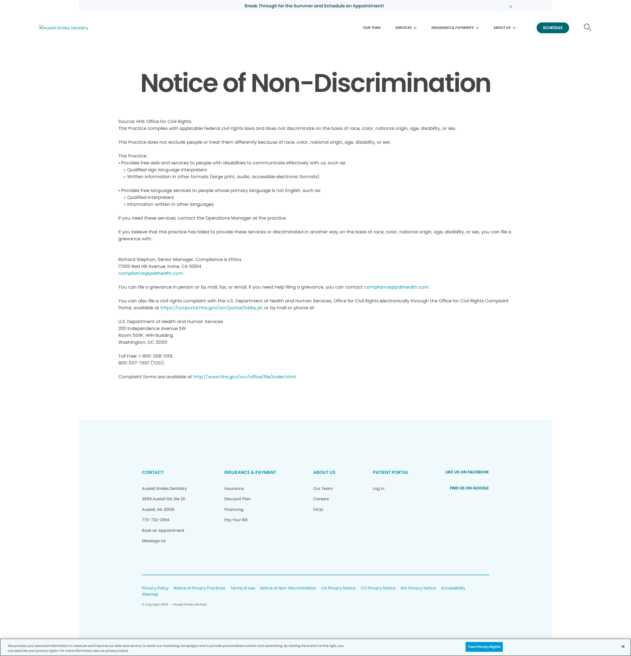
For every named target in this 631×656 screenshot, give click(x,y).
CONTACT (153, 472)
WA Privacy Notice (418, 588)
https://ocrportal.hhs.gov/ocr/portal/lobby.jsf (211, 308)
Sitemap (150, 594)
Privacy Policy (155, 588)
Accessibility (453, 588)
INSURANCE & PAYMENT (250, 472)
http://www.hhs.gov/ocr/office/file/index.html (244, 377)
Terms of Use (242, 588)
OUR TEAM (372, 27)
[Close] (623, 646)
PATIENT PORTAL (390, 472)
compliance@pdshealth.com (150, 273)
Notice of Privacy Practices (199, 588)
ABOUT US (502, 27)
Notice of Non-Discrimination (288, 588)
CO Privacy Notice (378, 588)
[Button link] (588, 28)
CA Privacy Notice (338, 588)
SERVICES (403, 27)
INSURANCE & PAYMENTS (452, 27)
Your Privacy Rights (484, 646)
